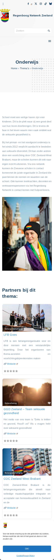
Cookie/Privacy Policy (26, 556)
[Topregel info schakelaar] (3, 4)
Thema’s (24, 68)
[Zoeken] (49, 30)
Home (14, 68)
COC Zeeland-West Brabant (22, 478)
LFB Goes (10, 334)
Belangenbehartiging (13, 329)
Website (11, 364)
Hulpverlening (11, 403)
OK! (27, 548)
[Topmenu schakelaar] (50, 41)
